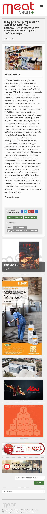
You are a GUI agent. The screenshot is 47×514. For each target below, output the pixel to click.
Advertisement (23, 401)
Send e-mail (30, 217)
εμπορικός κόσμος (15, 231)
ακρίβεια (22, 227)
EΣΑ (15, 227)
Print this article (15, 217)
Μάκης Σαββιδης (30, 231)
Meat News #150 (11, 264)
